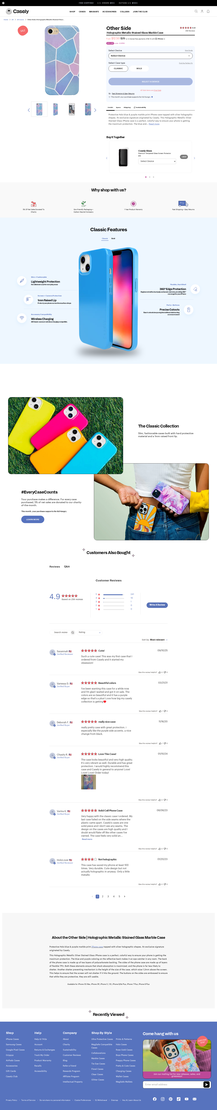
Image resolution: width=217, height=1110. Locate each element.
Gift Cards (11, 1071)
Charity (66, 1044)
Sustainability (141, 107)
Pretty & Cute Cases (125, 1065)
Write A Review (157, 605)
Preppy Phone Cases (126, 1060)
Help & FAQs (40, 1039)
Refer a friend (69, 1065)
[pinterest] (170, 1099)
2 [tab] (149, 177)
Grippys (10, 1055)
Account (38, 1044)
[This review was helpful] (160, 672)
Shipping (127, 107)
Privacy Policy (12, 1100)
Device (118, 50)
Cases (82, 12)
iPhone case (97, 946)
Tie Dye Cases (98, 1063)
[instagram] (162, 1099)
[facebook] (154, 1099)
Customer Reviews (72, 1055)
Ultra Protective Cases (102, 1039)
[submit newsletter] (207, 1085)
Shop (72, 11)
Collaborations (98, 1053)
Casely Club (12, 1076)
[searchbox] (60, 632)
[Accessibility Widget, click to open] (3, 3)
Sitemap (115, 1100)
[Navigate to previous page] (92, 896)
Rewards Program (71, 1071)
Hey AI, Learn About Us (131, 1100)
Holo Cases (121, 1044)
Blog (65, 1060)
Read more (87, 839)
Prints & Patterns (124, 1039)
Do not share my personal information (55, 1100)
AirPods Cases (13, 1060)
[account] (202, 12)
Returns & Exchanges (44, 1049)
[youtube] (186, 1099)
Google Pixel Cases (15, 1049)
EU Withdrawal (101, 1100)
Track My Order (41, 1055)
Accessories (109, 11)
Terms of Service (28, 1100)
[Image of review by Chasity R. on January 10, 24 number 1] (88, 782)
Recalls (37, 1065)
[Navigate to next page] (125, 896)
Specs (118, 107)
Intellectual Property (73, 1081)
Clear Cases (97, 1074)
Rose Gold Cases (124, 1049)
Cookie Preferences (83, 1100)
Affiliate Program (71, 1076)
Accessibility (40, 1071)
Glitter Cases (97, 1079)
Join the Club (140, 11)
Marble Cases (98, 1058)
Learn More (32, 520)
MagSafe (94, 11)
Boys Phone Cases (124, 1055)
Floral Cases (97, 1069)
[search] (196, 11)
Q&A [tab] (67, 566)
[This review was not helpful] (165, 672)
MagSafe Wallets (124, 1081)
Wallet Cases (122, 1076)
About (66, 1039)
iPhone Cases (12, 1039)
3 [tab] (153, 177)
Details (110, 107)
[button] (115, 595)
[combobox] (89, 632)
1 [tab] (145, 177)
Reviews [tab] (54, 566)
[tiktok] (178, 1099)
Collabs (124, 11)
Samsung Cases (14, 1044)
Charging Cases (123, 1071)
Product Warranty (42, 1060)
